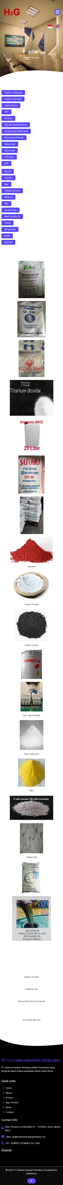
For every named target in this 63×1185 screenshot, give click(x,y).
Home (27, 57)
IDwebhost (31, 1173)
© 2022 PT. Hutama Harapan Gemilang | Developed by (31, 1170)
